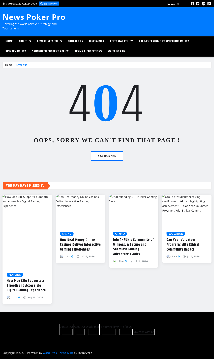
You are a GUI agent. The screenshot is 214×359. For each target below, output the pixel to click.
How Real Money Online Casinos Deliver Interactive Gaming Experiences (80, 244)
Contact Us (75, 41)
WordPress (50, 353)
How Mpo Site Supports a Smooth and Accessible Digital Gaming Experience (26, 285)
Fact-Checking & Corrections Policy (164, 41)
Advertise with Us (49, 41)
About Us (25, 41)
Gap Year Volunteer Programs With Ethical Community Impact (183, 244)
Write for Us (116, 51)
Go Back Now (108, 155)
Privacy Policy (16, 51)
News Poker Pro (34, 17)
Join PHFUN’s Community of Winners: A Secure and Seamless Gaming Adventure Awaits (133, 247)
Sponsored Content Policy (50, 51)
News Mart (66, 353)
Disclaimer (96, 41)
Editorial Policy (121, 41)
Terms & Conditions (88, 51)
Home (9, 41)
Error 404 (21, 64)
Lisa (15, 297)
